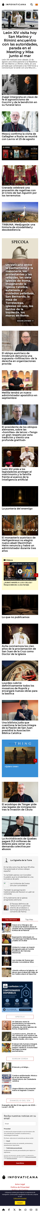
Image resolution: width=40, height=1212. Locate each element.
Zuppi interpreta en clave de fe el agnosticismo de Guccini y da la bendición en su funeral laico (20, 100)
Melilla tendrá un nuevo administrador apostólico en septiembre (19, 395)
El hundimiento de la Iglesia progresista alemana (15, 899)
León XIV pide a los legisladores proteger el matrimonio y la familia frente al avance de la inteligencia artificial (17, 474)
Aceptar (20, 1203)
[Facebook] (9, 1209)
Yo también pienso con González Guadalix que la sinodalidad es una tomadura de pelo (18, 877)
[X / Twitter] (14, 1209)
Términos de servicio (12, 1158)
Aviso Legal (20, 1184)
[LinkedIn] (20, 1209)
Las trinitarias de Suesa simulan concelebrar (20, 884)
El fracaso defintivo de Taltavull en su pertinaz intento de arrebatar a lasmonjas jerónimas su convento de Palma (20, 908)
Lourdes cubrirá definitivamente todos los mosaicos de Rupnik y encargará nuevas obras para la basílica (19, 688)
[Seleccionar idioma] (36, 4)
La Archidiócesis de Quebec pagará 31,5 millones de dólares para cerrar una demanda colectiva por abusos (19, 844)
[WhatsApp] (25, 1209)
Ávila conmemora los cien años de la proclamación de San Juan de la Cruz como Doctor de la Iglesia (19, 650)
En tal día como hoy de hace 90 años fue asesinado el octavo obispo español (19, 869)
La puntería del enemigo (17, 508)
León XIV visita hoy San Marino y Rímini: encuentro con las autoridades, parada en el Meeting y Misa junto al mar (20, 44)
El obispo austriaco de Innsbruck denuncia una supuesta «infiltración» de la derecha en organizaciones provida (19, 358)
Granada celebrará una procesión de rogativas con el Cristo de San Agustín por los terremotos (19, 191)
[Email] (31, 1209)
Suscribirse (20, 1163)
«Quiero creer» (12, 766)
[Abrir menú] (36, 1209)
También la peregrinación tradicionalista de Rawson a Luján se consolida (19, 892)
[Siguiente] (36, 575)
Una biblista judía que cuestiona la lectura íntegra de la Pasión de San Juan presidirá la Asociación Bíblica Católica (19, 728)
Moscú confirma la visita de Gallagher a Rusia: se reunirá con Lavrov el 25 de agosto (19, 136)
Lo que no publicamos (15, 617)
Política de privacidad (30, 1157)
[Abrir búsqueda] (31, 4)
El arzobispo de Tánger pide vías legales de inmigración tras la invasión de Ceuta (19, 807)
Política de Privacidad (20, 1187)
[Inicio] (3, 1209)
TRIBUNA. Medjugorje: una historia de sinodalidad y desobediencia (18, 227)
